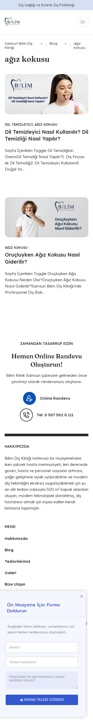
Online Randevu (55, 398)
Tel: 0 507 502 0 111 (55, 414)
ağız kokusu (46, 124)
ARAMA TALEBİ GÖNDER (44, 700)
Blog (9, 549)
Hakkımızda (16, 538)
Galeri (10, 572)
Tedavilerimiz (17, 561)
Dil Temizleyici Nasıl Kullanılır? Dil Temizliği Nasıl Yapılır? (46, 135)
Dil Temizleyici (19, 124)
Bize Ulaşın (15, 584)
